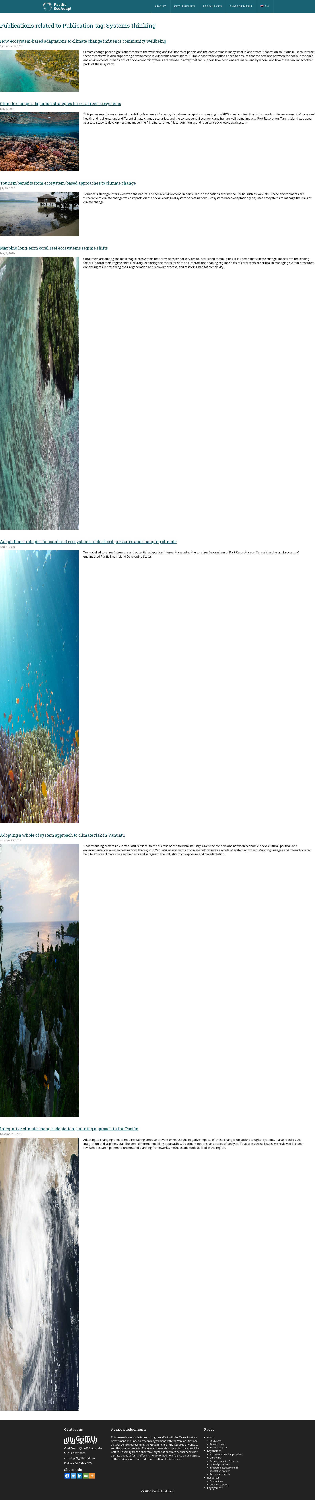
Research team (218, 1444)
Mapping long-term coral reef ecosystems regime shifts (54, 248)
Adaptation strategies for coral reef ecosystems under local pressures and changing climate (88, 541)
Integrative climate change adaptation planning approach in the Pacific (69, 1128)
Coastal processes (220, 1464)
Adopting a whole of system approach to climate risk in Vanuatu (62, 835)
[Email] (86, 1476)
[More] (92, 1476)
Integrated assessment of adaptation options (224, 1469)
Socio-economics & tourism (224, 1461)
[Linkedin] (79, 1476)
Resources (212, 6)
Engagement (241, 6)
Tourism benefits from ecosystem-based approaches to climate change (68, 183)
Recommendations (220, 1474)
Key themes (184, 6)
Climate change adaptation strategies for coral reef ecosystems (60, 103)
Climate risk (216, 1457)
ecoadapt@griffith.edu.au (79, 1458)
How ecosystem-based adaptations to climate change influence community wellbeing (83, 41)
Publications (216, 1481)
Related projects (219, 1447)
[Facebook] (67, 1476)
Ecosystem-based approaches (226, 1454)
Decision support (219, 1484)
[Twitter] (73, 1476)
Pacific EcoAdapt (62, 6)
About (161, 6)
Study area (215, 1440)
